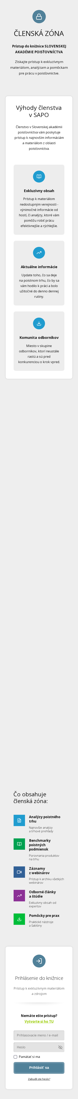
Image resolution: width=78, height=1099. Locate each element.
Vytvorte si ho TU (39, 1021)
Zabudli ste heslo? (39, 1079)
